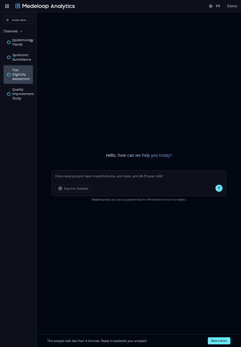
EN (218, 6)
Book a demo (219, 341)
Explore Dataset (76, 188)
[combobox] (18, 20)
